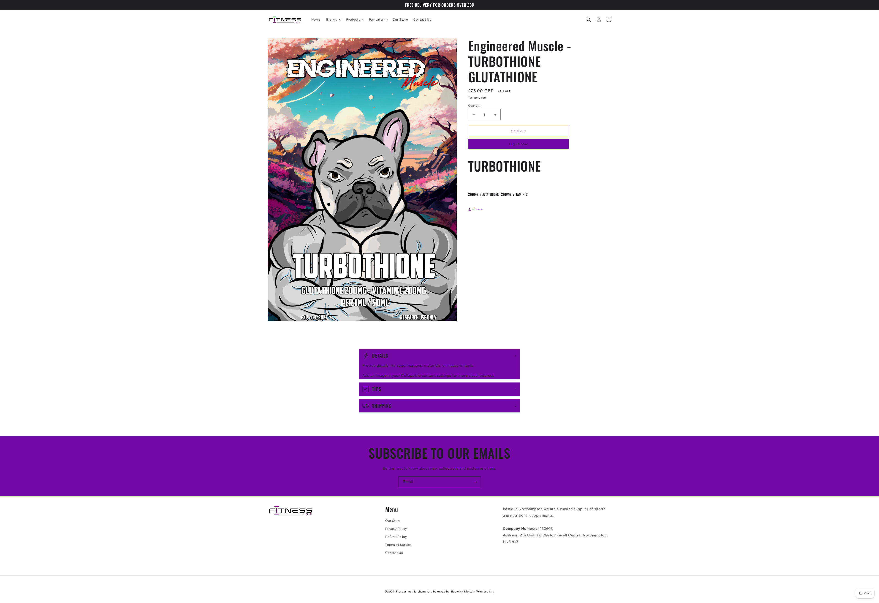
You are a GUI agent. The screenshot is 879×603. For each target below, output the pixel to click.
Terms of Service (398, 545)
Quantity (474, 105)
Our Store (393, 521)
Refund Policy (396, 537)
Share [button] (478, 209)
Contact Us (394, 553)
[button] (333, 19)
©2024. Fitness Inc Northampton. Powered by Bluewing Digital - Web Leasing (439, 591)
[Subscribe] (475, 481)
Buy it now (518, 144)
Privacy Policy (396, 529)
